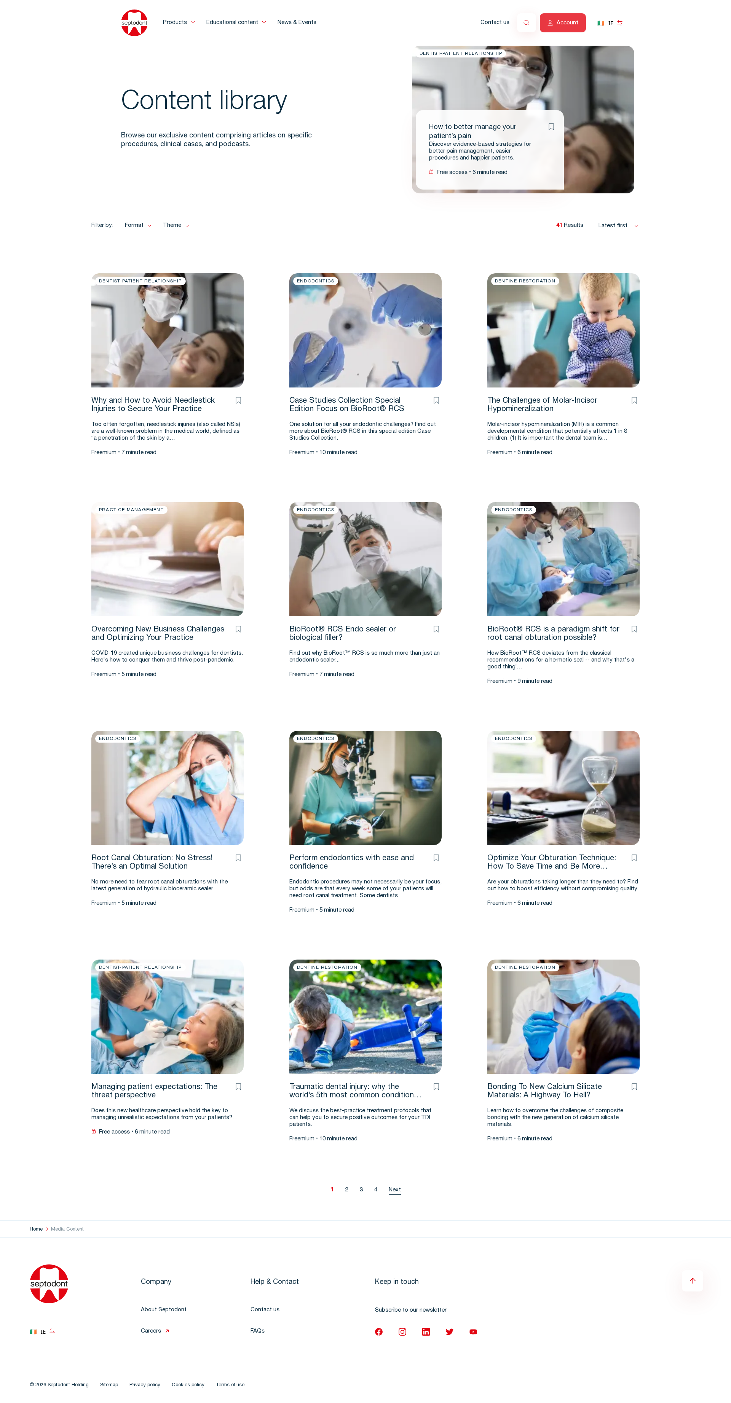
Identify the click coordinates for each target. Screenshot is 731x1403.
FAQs (258, 1331)
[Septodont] (134, 23)
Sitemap (109, 1385)
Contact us (494, 23)
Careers (151, 1331)
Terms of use (230, 1385)
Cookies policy (188, 1385)
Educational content (232, 23)
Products (175, 23)
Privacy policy (144, 1385)
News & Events (297, 23)
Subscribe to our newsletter (411, 1310)
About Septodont (164, 1310)
